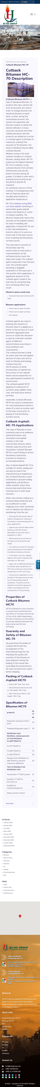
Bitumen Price (8, 858)
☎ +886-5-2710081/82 (14, 1)
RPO (3, 1024)
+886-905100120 (14, 956)
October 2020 (8, 843)
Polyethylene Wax (9, 872)
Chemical (6, 861)
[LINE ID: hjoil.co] (12, 1077)
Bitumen (23, 62)
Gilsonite (6, 864)
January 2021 (8, 834)
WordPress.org (8, 893)
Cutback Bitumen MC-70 (17, 65)
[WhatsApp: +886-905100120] (6, 1077)
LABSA (4, 1029)
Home (9, 43)
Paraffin (6, 869)
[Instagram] (9, 1075)
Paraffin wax (6, 1027)
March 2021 (7, 831)
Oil (4, 866)
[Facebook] (3, 1075)
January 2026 (8, 822)
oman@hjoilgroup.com (16, 973)
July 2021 (7, 828)
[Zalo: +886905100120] (9, 1077)
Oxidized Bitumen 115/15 (11, 1018)
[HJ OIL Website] (19, 1077)
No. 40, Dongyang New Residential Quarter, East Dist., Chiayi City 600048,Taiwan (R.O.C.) (22, 964)
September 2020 (9, 846)
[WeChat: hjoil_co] (3, 1077)
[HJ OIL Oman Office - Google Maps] (4, 980)
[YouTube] (16, 1075)
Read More (9, 803)
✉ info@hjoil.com (4, 1)
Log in (5, 884)
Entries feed (7, 887)
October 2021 (8, 825)
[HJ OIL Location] (16, 1077)
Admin (18, 62)
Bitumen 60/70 (7, 1021)
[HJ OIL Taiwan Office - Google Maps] (4, 964)
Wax (5, 875)
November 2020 (9, 840)
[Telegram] (19, 1075)
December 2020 (9, 837)
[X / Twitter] (6, 1075)
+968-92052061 (14, 972)
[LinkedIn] (12, 1075)
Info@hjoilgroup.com (15, 958)
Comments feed (9, 890)
